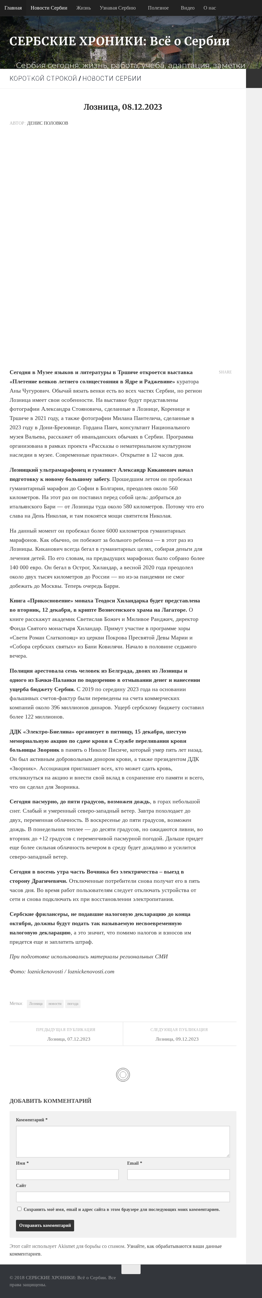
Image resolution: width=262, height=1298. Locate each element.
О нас (210, 8)
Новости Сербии (49, 8)
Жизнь (83, 8)
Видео (188, 8)
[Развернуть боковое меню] (254, 78)
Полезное (158, 8)
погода (72, 1003)
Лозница (35, 1003)
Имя (22, 1163)
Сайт (21, 1185)
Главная (13, 8)
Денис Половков (47, 123)
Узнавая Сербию (118, 8)
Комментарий (32, 1119)
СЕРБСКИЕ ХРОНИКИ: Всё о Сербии (120, 41)
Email (134, 1163)
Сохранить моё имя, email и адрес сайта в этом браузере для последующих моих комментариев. (122, 1209)
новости (55, 1003)
